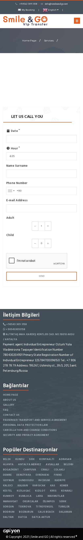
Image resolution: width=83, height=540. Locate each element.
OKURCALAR (30, 501)
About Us (9, 400)
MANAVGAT (10, 501)
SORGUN (8, 506)
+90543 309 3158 (28, 4)
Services (49, 40)
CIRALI (45, 469)
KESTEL (7, 491)
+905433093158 (15, 329)
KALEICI (8, 485)
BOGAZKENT (11, 469)
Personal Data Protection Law (25, 425)
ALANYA (8, 464)
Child (10, 235)
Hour (15, 148)
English (52, 10)
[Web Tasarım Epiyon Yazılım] (11, 530)
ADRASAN (65, 459)
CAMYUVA (29, 469)
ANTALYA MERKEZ (29, 464)
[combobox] (11, 191)
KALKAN (23, 485)
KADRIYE (60, 480)
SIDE (32, 459)
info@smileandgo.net (56, 4)
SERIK (62, 501)
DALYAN (8, 517)
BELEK (7, 459)
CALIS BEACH (46, 512)
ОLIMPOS (49, 501)
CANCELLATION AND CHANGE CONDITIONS (30, 430)
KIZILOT (40, 491)
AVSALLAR (52, 464)
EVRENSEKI (42, 475)
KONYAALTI (46, 459)
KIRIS (53, 491)
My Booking (28, 10)
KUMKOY (8, 496)
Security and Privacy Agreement (26, 435)
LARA (39, 496)
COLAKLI (59, 469)
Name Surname (17, 165)
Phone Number (16, 183)
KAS (52, 485)
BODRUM (8, 512)
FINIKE (58, 475)
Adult (10, 217)
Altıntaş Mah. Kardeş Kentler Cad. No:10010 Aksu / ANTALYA (38, 337)
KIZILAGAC (23, 491)
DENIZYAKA (23, 475)
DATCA (22, 517)
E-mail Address (17, 200)
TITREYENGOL (44, 506)
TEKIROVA (24, 506)
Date (15, 130)
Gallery (8, 405)
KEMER (64, 485)
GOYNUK (8, 480)
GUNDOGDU (26, 480)
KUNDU (19, 459)
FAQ (5, 410)
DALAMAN (65, 512)
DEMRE (7, 475)
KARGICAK (39, 485)
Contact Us (11, 415)
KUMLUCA (25, 496)
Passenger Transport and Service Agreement (35, 420)
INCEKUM (44, 480)
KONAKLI (66, 491)
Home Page (29, 40)
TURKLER (64, 506)
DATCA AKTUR (41, 517)
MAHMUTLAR (56, 496)
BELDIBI (68, 464)
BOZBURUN (26, 512)
